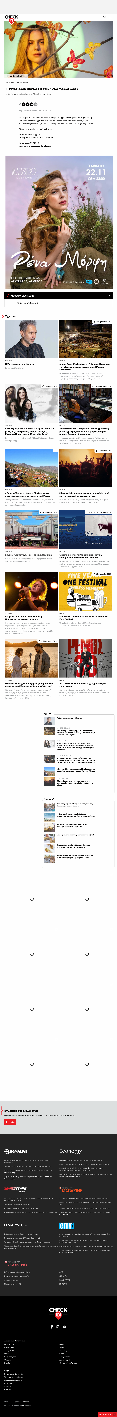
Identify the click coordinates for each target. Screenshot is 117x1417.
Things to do (9, 1350)
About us (8, 1386)
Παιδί (61, 1344)
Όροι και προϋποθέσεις (14, 1377)
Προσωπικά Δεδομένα (13, 1380)
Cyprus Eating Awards (68, 1363)
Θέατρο (7, 1360)
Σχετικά (10, 316)
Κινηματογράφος (11, 1357)
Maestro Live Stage (22, 295)
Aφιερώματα (64, 1357)
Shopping (63, 1350)
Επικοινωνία (9, 1383)
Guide (61, 1354)
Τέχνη (61, 1347)
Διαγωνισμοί (64, 1360)
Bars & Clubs (9, 1347)
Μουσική (10, 82)
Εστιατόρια (9, 1344)
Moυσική (8, 1354)
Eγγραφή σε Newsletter (14, 1374)
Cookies (7, 1389)
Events (7, 1363)
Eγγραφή (10, 1122)
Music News (22, 82)
